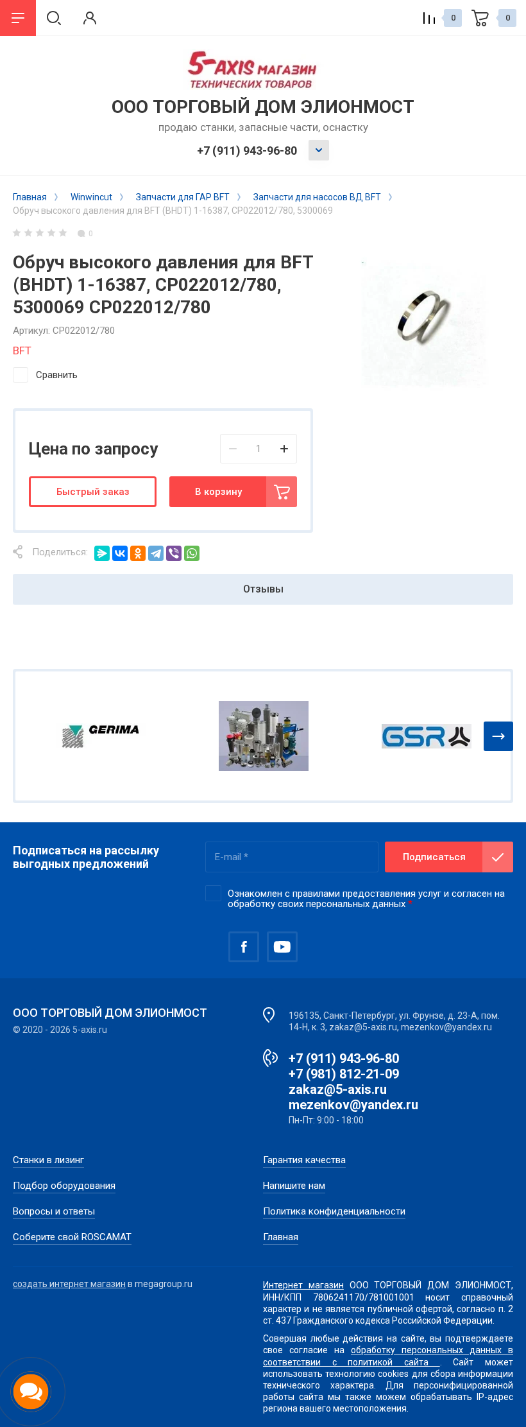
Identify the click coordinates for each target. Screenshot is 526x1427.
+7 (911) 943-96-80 (247, 150)
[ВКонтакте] (120, 553)
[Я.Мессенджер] (102, 553)
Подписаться (434, 857)
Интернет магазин (303, 1285)
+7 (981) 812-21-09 (344, 1074)
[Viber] (174, 553)
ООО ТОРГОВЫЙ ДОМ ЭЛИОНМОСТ (263, 106)
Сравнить (57, 375)
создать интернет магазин (69, 1284)
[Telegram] (156, 553)
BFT (22, 350)
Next (498, 736)
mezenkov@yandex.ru (353, 1104)
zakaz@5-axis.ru (338, 1089)
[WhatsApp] (191, 553)
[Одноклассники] (138, 553)
